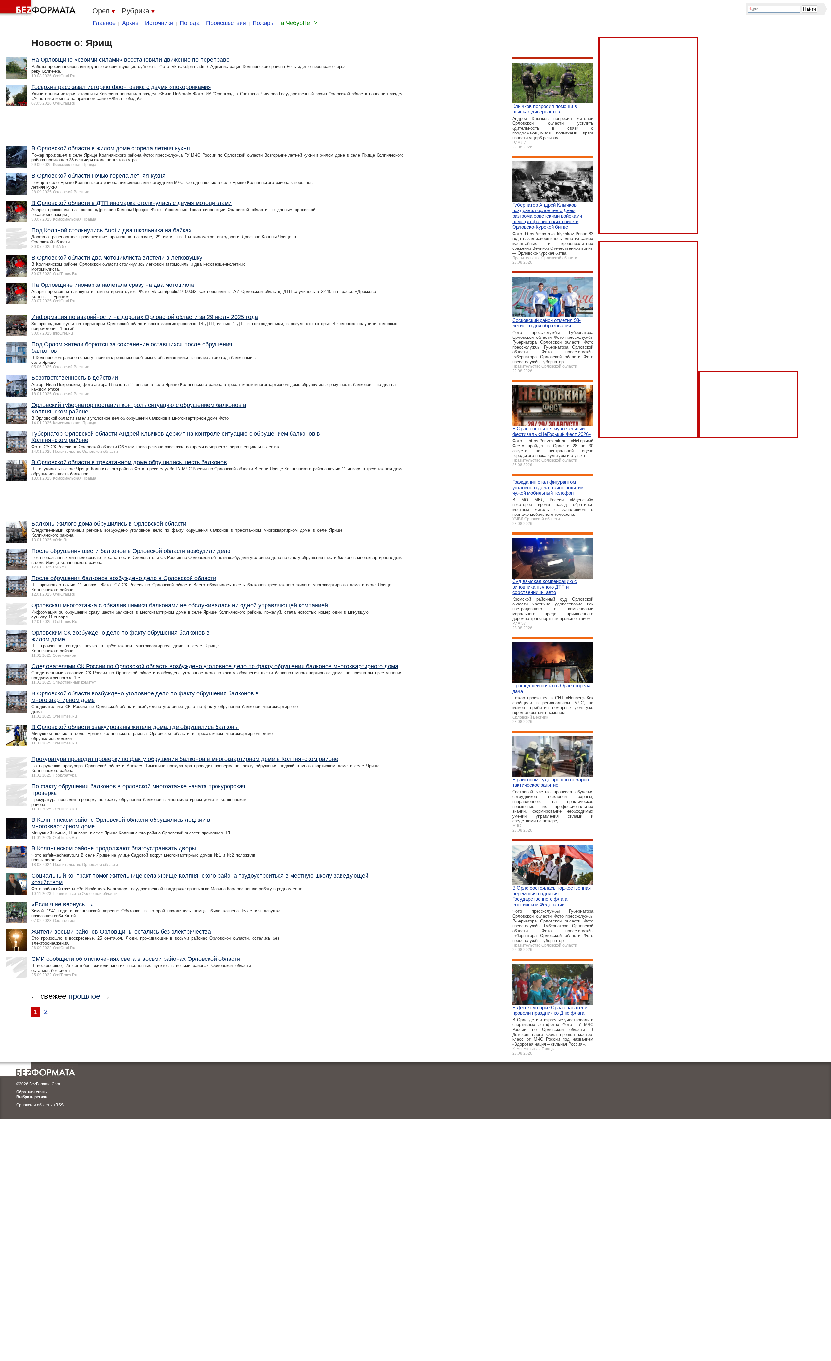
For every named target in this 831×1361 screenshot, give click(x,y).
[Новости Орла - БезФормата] (39, 8)
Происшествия (226, 23)
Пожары (264, 23)
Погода (190, 23)
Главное (104, 23)
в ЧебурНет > (299, 23)
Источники (159, 23)
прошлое (84, 996)
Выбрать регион (31, 1097)
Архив (130, 23)
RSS (60, 1105)
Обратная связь (31, 1092)
